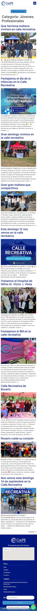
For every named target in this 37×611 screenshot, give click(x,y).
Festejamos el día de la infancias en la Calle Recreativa (16, 82)
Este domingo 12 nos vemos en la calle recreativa (14, 232)
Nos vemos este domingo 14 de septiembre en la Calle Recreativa (17, 481)
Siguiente (32, 532)
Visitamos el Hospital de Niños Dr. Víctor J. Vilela (16, 282)
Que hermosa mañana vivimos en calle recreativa (18, 27)
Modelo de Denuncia (9, 592)
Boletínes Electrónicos (9, 586)
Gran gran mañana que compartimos (15, 186)
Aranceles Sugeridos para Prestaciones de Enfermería (15, 583)
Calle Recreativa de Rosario (13, 387)
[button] (34, 3)
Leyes (5, 589)
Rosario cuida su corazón (17, 438)
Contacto (6, 575)
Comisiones (6, 572)
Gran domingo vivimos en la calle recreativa (17, 136)
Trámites (5, 570)
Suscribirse (20, 602)
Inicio (4, 567)
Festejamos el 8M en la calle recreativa (16, 333)
